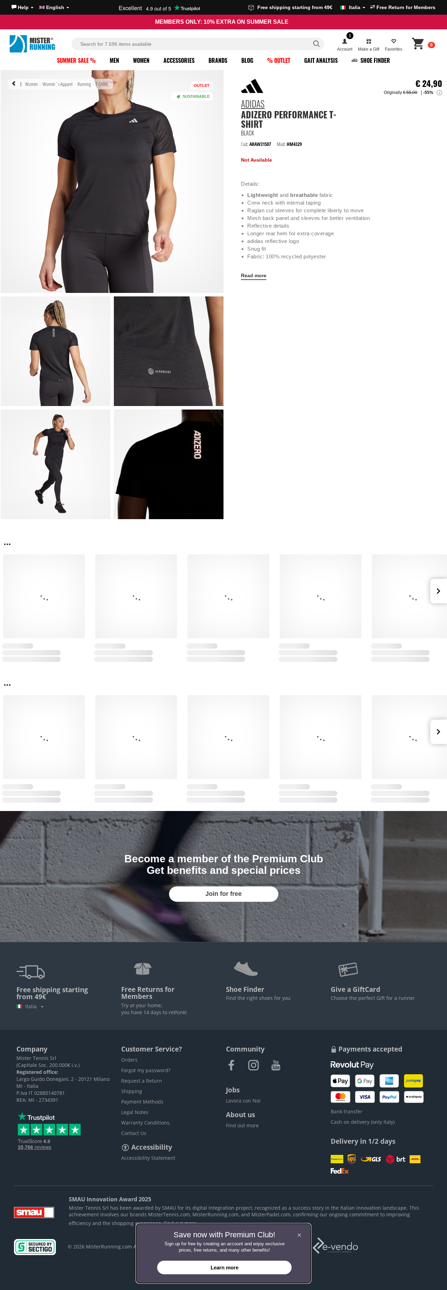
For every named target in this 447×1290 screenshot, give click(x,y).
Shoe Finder (374, 60)
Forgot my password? (145, 1070)
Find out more (242, 1125)
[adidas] (252, 86)
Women (141, 60)
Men (114, 60)
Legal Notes (134, 1112)
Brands (217, 60)
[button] (22, 7)
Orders (129, 1059)
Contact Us (133, 1133)
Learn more (225, 1267)
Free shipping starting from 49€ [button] (308, 7)
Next (438, 591)
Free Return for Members (405, 7)
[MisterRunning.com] (39, 44)
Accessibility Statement (148, 1158)
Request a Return (141, 1080)
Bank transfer (346, 1111)
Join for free (223, 893)
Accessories (179, 60)
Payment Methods (142, 1101)
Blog (247, 60)
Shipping (131, 1091)
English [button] (55, 7)
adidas (253, 105)
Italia (32, 1006)
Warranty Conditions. (146, 1122)
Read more (253, 275)
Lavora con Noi (243, 1100)
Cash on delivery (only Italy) (363, 1122)
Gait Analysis (321, 60)
